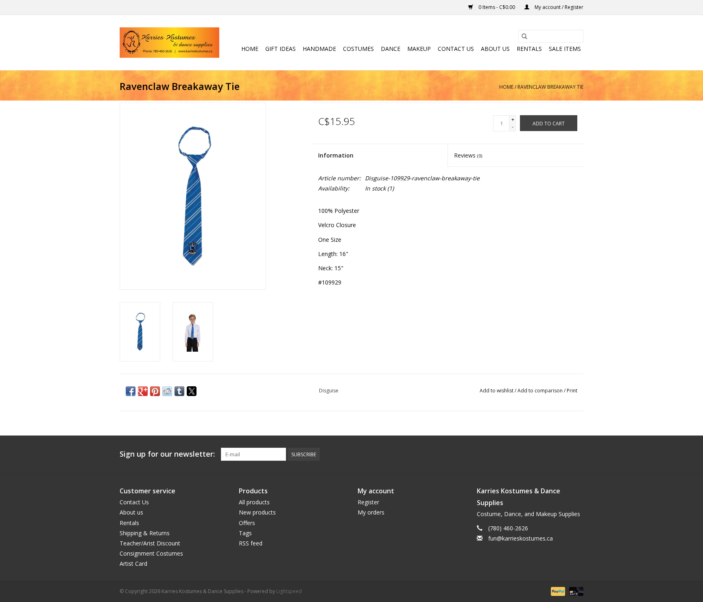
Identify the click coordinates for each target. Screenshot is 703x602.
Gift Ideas (280, 49)
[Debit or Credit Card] (574, 591)
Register (368, 502)
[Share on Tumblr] (179, 391)
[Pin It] (155, 391)
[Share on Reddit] (167, 391)
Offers (247, 523)
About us (495, 49)
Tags (245, 533)
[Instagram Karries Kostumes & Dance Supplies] (576, 454)
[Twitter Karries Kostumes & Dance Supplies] (532, 454)
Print (572, 390)
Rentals (529, 49)
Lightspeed (289, 591)
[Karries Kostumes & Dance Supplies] (169, 42)
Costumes (358, 49)
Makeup (419, 49)
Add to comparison (540, 390)
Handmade (319, 49)
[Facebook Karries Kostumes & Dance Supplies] (518, 454)
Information (336, 155)
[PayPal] (557, 591)
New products (257, 512)
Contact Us (456, 49)
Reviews (468, 155)
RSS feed (250, 543)
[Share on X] (191, 391)
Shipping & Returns (145, 533)
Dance (390, 49)
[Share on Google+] (143, 391)
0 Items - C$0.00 (496, 7)
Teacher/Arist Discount (150, 543)
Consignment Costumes (151, 553)
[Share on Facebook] (130, 391)
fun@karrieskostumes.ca (520, 538)
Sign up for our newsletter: (167, 454)
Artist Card (133, 563)
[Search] (524, 36)
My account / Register (558, 7)
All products (254, 502)
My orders (371, 512)
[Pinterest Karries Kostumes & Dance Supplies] (547, 454)
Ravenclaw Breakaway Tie (550, 86)
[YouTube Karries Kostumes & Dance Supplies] (562, 454)
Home (249, 49)
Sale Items (565, 49)
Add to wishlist (497, 390)
